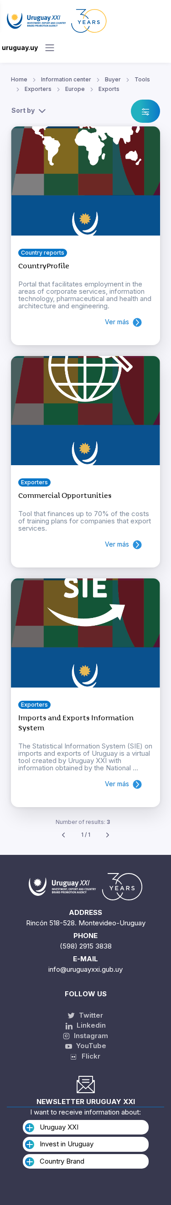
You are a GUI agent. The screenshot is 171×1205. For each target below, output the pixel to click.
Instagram (90, 1035)
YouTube (90, 1045)
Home (19, 79)
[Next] (108, 835)
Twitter (90, 1015)
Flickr (88, 1056)
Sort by (23, 110)
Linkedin (90, 1025)
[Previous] (63, 835)
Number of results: (83, 821)
